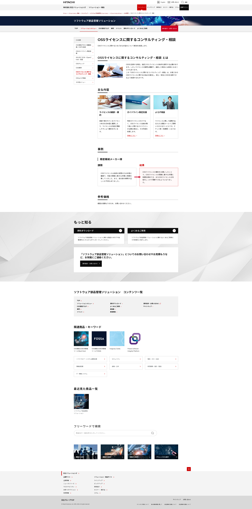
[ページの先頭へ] (189, 469)
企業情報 (66, 480)
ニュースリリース (68, 483)
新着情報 (113, 312)
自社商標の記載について (170, 504)
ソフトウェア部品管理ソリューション (99, 13)
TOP (76, 28)
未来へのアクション (69, 490)
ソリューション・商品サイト (103, 477)
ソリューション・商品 (74, 13)
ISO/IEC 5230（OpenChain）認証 (83, 58)
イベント (119, 28)
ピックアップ (151, 7)
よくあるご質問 (142, 28)
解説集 (112, 309)
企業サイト (66, 477)
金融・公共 (115, 366)
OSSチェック (80, 64)
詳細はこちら (131, 135)
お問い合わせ (187, 499)
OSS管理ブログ (104, 28)
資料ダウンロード (129, 28)
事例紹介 (159, 7)
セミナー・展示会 (168, 7)
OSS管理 (126, 13)
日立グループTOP (67, 500)
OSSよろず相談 (81, 78)
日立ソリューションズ (70, 473)
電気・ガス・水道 (153, 359)
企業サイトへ (184, 7)
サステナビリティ (68, 487)
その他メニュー (81, 82)
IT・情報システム (81, 374)
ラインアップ (142, 7)
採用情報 (66, 493)
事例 (112, 28)
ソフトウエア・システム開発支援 (86, 359)
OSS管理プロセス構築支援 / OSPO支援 (83, 46)
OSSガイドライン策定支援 (83, 52)
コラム (177, 7)
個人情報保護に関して (156, 504)
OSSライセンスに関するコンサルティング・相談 (83, 73)
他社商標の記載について (185, 504)
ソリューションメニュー (116, 13)
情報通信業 (79, 366)
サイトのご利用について (143, 504)
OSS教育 (79, 68)
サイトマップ (147, 306)
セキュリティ (116, 359)
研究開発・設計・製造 (154, 366)
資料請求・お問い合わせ (169, 28)
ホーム (65, 13)
